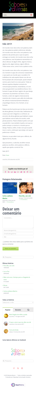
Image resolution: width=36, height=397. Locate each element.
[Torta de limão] (6, 333)
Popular (7, 312)
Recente (18, 312)
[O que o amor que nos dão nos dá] (6, 325)
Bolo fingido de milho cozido (18, 317)
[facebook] (14, 370)
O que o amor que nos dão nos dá (20, 325)
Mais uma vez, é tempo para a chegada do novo (24, 198)
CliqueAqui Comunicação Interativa (21, 379)
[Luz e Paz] (10, 183)
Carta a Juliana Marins (10, 294)
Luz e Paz (6, 196)
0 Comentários (10, 199)
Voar (7, 155)
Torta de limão (14, 332)
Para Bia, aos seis (9, 268)
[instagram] (22, 370)
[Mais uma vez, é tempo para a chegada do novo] (26, 183)
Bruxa (5, 288)
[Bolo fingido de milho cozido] (6, 317)
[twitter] (18, 370)
